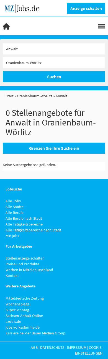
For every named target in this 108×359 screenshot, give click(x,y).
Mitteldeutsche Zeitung (25, 298)
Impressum (76, 347)
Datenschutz (52, 347)
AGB (34, 347)
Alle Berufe (15, 212)
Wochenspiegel (18, 304)
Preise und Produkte (22, 263)
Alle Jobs (13, 200)
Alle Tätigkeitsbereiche (24, 224)
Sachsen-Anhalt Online (24, 315)
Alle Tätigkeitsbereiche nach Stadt (33, 229)
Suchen (54, 76)
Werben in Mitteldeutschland (29, 269)
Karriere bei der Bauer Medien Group (35, 333)
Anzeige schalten (86, 8)
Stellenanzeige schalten (25, 258)
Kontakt (12, 275)
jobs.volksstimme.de (23, 327)
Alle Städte (15, 206)
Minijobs (12, 235)
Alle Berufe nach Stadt (24, 218)
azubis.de (13, 321)
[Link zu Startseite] (24, 7)
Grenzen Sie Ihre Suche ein (54, 148)
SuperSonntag (17, 309)
